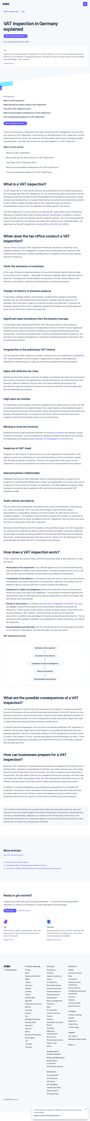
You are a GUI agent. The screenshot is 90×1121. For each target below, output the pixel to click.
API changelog (52, 1084)
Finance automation (54, 988)
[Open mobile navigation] (85, 4)
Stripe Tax (57, 537)
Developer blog (52, 1094)
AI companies (52, 1010)
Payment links (30, 1022)
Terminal (28, 1044)
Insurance (50, 1028)
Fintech (49, 1016)
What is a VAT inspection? (14, 100)
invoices (60, 432)
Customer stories (75, 973)
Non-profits (51, 1037)
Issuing (27, 1013)
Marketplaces (52, 997)
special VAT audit (50, 211)
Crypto (27, 994)
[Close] (85, 1109)
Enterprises (51, 970)
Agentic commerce (54, 976)
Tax (23, 11)
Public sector (52, 1043)
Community (72, 979)
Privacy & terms (74, 988)
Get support (73, 1036)
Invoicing (28, 1010)
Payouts (28, 1028)
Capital (27, 982)
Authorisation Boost (32, 976)
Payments (29, 1025)
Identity (28, 1007)
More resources (11, 11)
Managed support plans (77, 1039)
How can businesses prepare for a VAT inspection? (24, 117)
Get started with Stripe (14, 36)
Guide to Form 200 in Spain (17, 862)
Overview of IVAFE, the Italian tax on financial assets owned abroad (33, 868)
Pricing (27, 970)
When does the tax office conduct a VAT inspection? (25, 104)
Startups (50, 973)
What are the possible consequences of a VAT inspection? (27, 113)
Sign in (71, 1045)
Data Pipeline (30, 997)
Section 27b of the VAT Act (49, 224)
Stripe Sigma (30, 1038)
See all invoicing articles (13, 855)
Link (26, 1016)
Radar (27, 1031)
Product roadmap (75, 1015)
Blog (70, 976)
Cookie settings (74, 1003)
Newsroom (72, 1021)
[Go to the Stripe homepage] (6, 966)
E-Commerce (52, 982)
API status (51, 1081)
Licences (71, 997)
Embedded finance (54, 985)
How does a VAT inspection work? (17, 109)
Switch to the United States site (46, 1115)
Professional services (55, 1040)
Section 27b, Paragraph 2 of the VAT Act (59, 603)
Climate (28, 988)
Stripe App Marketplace (56, 1057)
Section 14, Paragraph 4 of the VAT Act (54, 438)
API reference (52, 1078)
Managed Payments (32, 1019)
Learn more (8, 63)
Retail (49, 1046)
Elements (28, 1001)
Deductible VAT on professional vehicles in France (26, 865)
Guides (71, 970)
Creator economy (53, 1013)
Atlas (27, 973)
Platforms (50, 1004)
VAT (42, 203)
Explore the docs (53, 940)
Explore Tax (8, 940)
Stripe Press (73, 1024)
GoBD (39, 534)
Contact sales (24, 910)
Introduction (9, 96)
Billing (27, 979)
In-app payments (53, 994)
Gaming (50, 1019)
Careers (71, 1018)
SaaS (49, 1007)
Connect (28, 991)
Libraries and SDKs (54, 1087)
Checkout (29, 985)
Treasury (28, 1047)
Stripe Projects (52, 1090)
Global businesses (54, 991)
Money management (54, 1001)
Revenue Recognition (33, 1035)
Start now (9, 910)
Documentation (53, 1075)
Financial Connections (33, 1004)
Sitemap (71, 1000)
